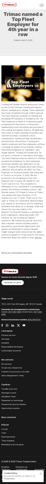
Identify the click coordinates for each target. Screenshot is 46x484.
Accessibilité (40, 469)
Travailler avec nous (9, 389)
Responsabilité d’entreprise (12, 347)
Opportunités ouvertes (10, 408)
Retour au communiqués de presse (16, 252)
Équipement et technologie (12, 401)
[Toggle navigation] (41, 5)
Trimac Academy (7, 441)
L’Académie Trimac (8, 397)
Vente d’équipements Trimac (12, 376)
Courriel (4, 429)
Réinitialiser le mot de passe (12, 445)
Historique (5, 339)
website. (38, 237)
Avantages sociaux (8, 393)
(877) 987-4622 (14, 312)
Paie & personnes (8, 437)
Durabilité (5, 343)
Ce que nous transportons (11, 368)
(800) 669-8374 (34, 319)
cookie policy (9, 478)
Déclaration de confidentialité (21, 468)
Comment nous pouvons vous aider (15, 372)
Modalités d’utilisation (5, 468)
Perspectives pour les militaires (13, 404)
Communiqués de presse (11, 351)
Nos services (6, 364)
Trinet (3, 433)
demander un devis (12, 282)
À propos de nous (8, 335)
